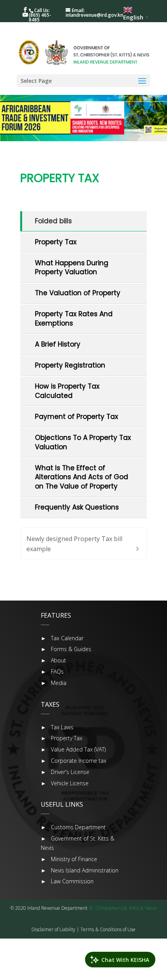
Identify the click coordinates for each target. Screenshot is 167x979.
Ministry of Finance (74, 859)
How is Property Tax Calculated (67, 391)
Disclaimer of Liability (53, 929)
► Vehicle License (65, 783)
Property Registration (70, 365)
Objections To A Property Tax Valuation (83, 442)
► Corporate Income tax (73, 760)
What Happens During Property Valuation (71, 267)
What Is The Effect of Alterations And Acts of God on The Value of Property (81, 477)
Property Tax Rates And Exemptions (74, 318)
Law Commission (72, 881)
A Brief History (57, 344)
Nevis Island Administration (84, 870)
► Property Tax (61, 738)
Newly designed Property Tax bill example (74, 543)
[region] (83, 118)
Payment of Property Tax (76, 416)
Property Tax (56, 242)
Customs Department (78, 827)
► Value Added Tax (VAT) (73, 749)
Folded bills (53, 221)
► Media (53, 683)
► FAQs (52, 671)
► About (53, 660)
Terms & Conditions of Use (108, 929)
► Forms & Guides (66, 649)
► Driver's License (65, 772)
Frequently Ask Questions (77, 507)
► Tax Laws (57, 727)
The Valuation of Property (77, 293)
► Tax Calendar (62, 638)
